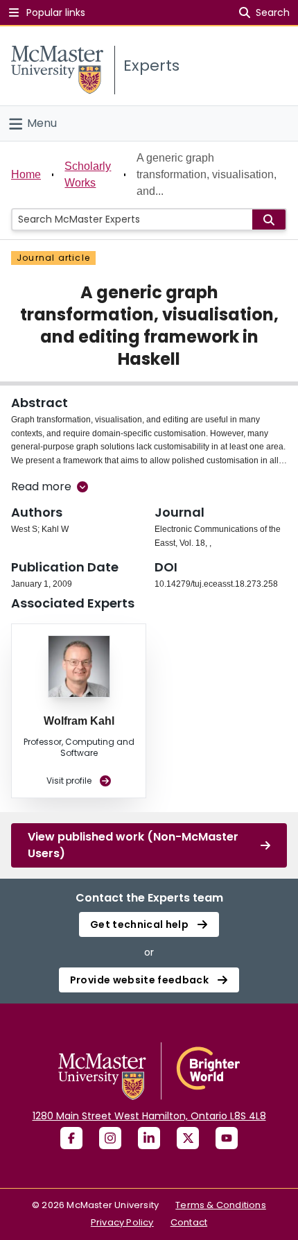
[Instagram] (110, 1138)
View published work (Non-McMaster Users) (133, 845)
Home (26, 174)
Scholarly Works (87, 174)
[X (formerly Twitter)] (188, 1138)
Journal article (53, 258)
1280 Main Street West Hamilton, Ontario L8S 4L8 (149, 1115)
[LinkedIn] (149, 1138)
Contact (188, 1222)
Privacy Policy (122, 1222)
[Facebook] (71, 1138)
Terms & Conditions (220, 1205)
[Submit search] (269, 219)
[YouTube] (227, 1138)
